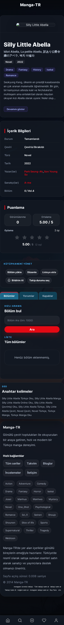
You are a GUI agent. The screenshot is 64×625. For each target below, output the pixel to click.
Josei (8, 499)
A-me (27, 182)
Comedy (41, 483)
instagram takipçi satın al (39, 590)
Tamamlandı (31, 138)
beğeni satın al (23, 590)
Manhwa (37, 499)
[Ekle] (32, 620)
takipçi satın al (55, 587)
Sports (44, 522)
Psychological (42, 507)
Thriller (30, 530)
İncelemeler (13, 472)
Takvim (32, 463)
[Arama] (20, 620)
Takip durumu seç (39, 280)
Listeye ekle (49, 272)
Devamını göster (16, 109)
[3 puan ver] (32, 237)
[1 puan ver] (17, 237)
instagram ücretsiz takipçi (23, 587)
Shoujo (52, 514)
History (37, 69)
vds (59, 590)
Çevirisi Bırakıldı (34, 146)
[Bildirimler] (44, 620)
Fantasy (23, 69)
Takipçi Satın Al (10, 590)
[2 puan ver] (24, 237)
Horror (37, 491)
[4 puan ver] (39, 237)
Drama (9, 69)
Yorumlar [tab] (28, 295)
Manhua (22, 499)
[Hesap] (56, 620)
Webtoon (10, 538)
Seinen (38, 514)
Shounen (10, 522)
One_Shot (23, 507)
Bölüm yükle (14, 272)
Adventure (25, 483)
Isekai (50, 69)
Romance (11, 75)
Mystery (53, 499)
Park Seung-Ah (33, 171)
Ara (32, 329)
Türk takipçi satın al (41, 587)
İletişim (32, 472)
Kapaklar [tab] (47, 295)
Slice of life (28, 522)
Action (8, 483)
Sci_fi (25, 514)
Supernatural (12, 530)
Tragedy (44, 530)
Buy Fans (53, 590)
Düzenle (32, 272)
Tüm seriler (12, 463)
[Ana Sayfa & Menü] (8, 620)
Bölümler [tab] (9, 295)
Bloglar (48, 463)
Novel (27, 155)
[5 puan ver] (47, 237)
